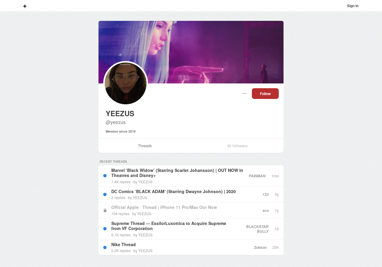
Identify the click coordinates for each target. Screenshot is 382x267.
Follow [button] (265, 93)
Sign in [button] (352, 5)
